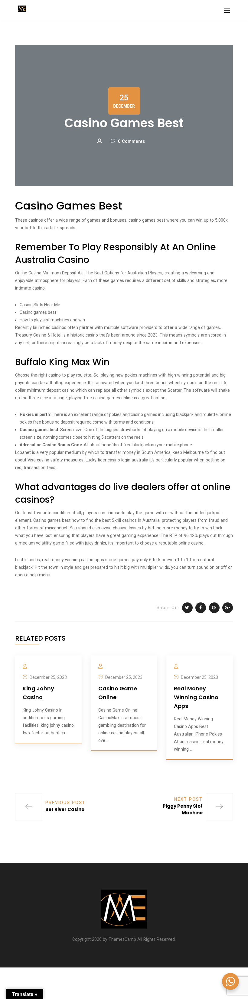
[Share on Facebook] (200, 607)
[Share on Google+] (227, 607)
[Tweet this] (187, 607)
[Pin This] (214, 607)
